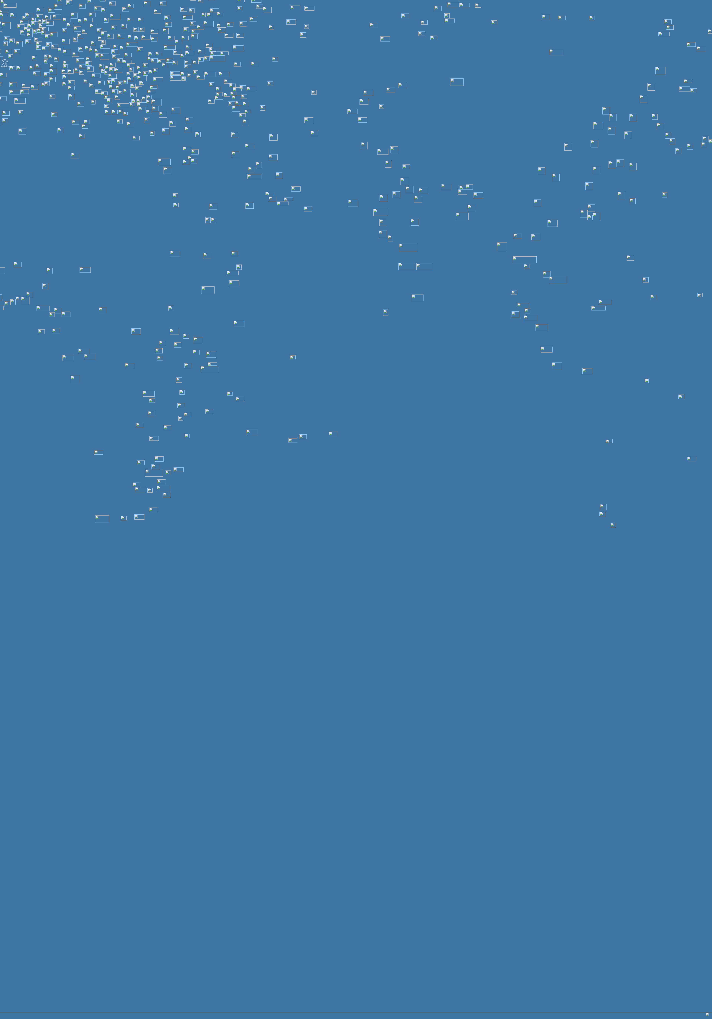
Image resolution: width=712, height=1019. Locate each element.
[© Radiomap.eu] (7, 67)
